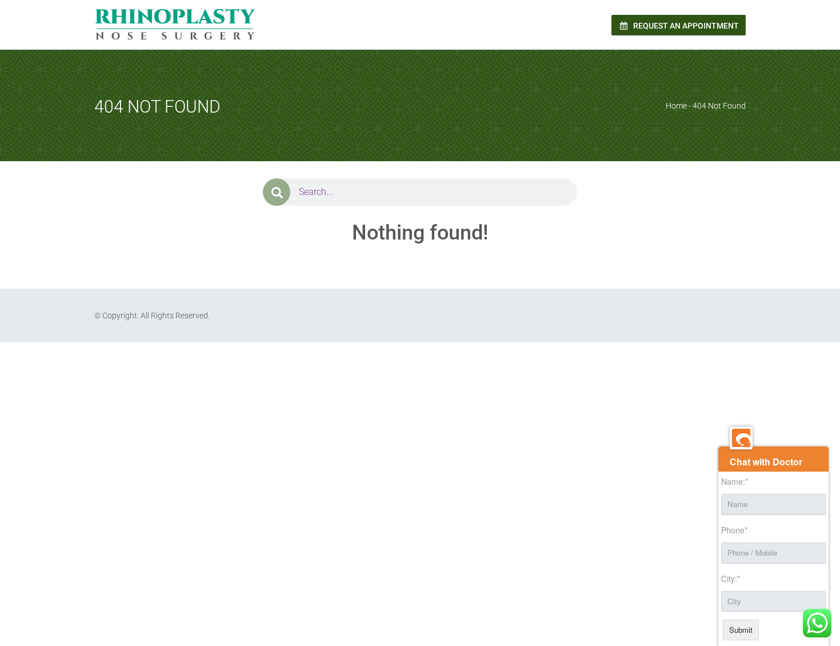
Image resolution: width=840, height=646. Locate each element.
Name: (734, 481)
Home (676, 105)
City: (730, 578)
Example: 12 (236, 366)
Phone (734, 530)
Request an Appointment (685, 25)
